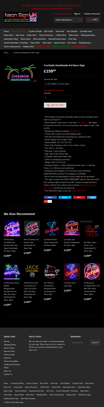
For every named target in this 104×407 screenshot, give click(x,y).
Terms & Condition (11, 361)
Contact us (8, 374)
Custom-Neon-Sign (16, 402)
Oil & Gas (72, 39)
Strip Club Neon (39, 39)
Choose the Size (50, 79)
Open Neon (35, 43)
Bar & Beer (48, 31)
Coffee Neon (61, 35)
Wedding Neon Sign (60, 46)
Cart (95, 20)
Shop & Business (46, 35)
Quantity (47, 93)
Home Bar (60, 31)
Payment (7, 358)
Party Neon (8, 35)
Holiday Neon (28, 46)
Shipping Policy (10, 345)
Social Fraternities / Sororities (16, 43)
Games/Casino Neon (57, 39)
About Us (7, 371)
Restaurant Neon (88, 35)
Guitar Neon (32, 35)
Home (6, 31)
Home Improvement (12, 46)
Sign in (77, 14)
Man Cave (20, 35)
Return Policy (9, 348)
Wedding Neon (85, 43)
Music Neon (26, 39)
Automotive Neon (11, 39)
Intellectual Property (12, 364)
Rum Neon (71, 43)
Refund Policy (9, 351)
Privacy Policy (9, 355)
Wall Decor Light (43, 46)
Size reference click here (54, 90)
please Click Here (78, 191)
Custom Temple (35, 31)
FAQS (6, 368)
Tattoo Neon (74, 35)
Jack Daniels (72, 31)
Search (7, 341)
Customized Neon (18, 31)
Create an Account (92, 14)
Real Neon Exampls (79, 46)
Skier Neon (47, 43)
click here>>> (82, 123)
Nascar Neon (59, 43)
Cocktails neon (86, 31)
